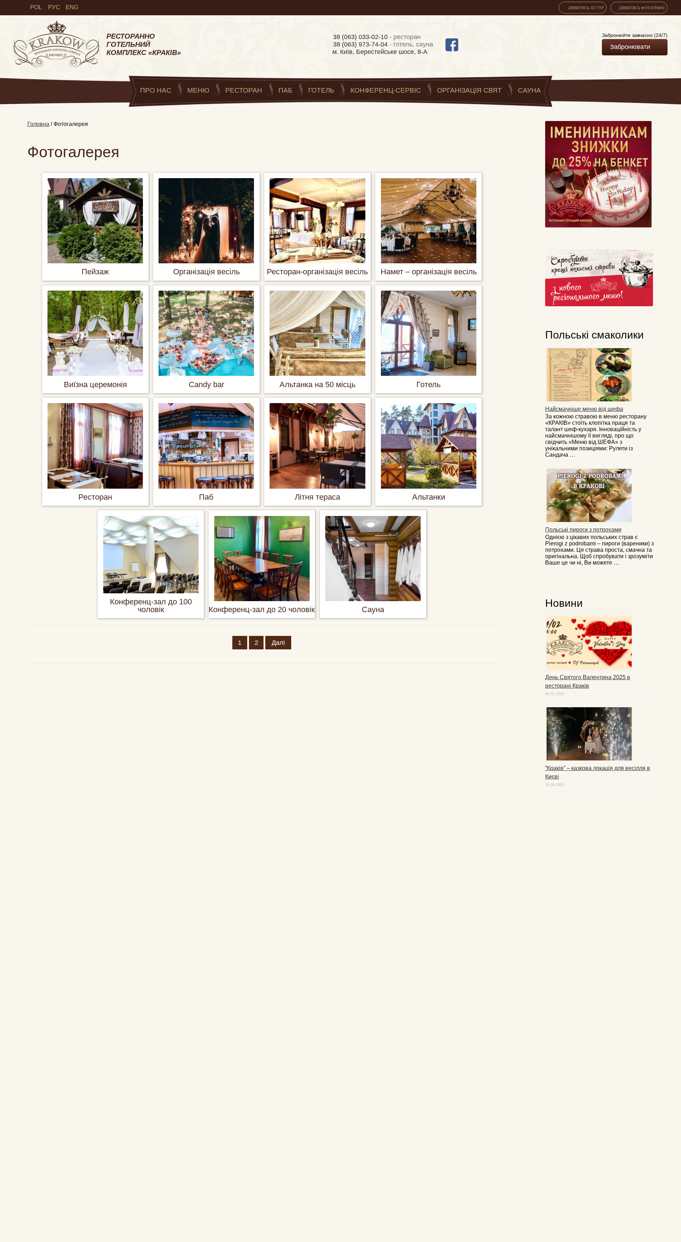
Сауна (529, 90)
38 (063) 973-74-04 (361, 44)
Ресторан (243, 90)
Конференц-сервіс (385, 90)
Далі (278, 642)
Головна (38, 124)
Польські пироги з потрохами (583, 530)
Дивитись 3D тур (585, 8)
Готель (321, 90)
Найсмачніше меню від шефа (584, 409)
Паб (285, 90)
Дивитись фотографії (642, 8)
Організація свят (469, 90)
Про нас (155, 90)
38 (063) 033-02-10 (361, 36)
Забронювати (630, 46)
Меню (198, 90)
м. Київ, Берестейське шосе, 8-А (379, 51)
